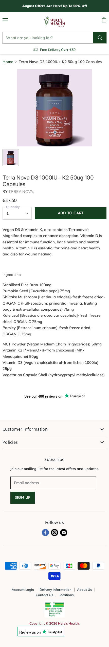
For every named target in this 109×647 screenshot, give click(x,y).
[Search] (100, 38)
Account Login (23, 589)
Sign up (22, 497)
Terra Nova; (21, 191)
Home (8, 62)
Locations (66, 595)
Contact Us (44, 595)
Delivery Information (55, 589)
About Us (84, 589)
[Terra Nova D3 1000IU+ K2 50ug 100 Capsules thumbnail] (11, 158)
